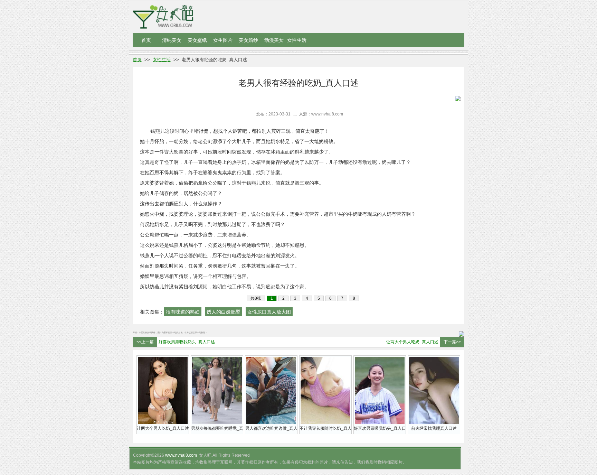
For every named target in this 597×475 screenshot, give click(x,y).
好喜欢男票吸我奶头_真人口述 (187, 341)
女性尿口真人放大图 (269, 312)
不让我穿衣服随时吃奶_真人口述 (325, 428)
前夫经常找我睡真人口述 (434, 428)
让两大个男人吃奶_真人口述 (412, 341)
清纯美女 (171, 40)
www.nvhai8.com (181, 455)
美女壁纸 (197, 40)
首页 (146, 40)
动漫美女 (274, 40)
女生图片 (223, 40)
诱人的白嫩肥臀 (223, 312)
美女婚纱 (248, 40)
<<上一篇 (145, 341)
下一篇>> (452, 341)
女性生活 (296, 40)
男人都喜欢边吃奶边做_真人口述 (271, 428)
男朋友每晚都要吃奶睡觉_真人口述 (217, 428)
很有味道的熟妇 (183, 312)
